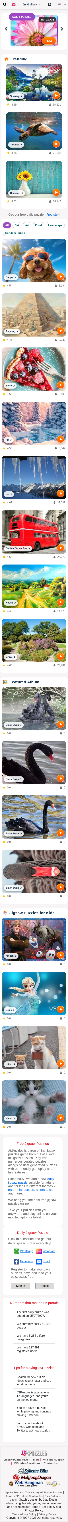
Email (46, 1261)
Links (13, 1499)
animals (41, 1190)
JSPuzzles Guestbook (26, 1463)
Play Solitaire (53, 1496)
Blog (36, 1459)
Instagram (49, 1251)
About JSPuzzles (16, 1496)
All (7, 225)
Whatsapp (26, 1251)
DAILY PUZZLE (22, 16)
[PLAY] (56, 95)
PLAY (49, 40)
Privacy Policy (47, 1514)
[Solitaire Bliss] (33, 1470)
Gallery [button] (32, 4)
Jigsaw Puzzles (13, 1492)
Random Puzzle (15, 232)
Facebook (26, 1261)
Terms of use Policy (24, 1514)
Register (53, 214)
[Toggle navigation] (5, 4)
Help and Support (53, 1459)
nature (12, 1190)
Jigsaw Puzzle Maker (16, 1459)
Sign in (20, 1285)
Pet (17, 225)
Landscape (55, 225)
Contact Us (51, 1463)
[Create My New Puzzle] (50, 4)
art (51, 1190)
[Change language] (61, 4)
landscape (26, 1190)
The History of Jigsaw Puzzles (43, 1492)
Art (27, 225)
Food (38, 225)
